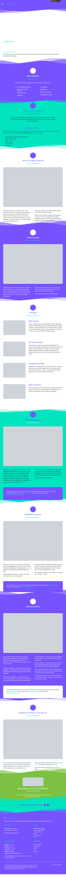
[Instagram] (48, 805)
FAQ (35, 849)
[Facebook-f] (45, 805)
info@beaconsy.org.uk (12, 828)
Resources (36, 848)
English (54, 0)
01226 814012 (15, 830)
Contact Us (36, 851)
